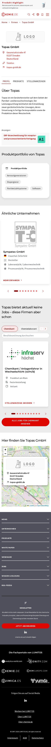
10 (39, 413)
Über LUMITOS (24, 716)
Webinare (7, 557)
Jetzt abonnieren (25, 626)
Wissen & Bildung (11, 576)
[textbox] (25, 335)
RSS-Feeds (7, 585)
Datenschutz (38, 737)
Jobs (4, 566)
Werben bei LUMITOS (24, 711)
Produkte (18, 81)
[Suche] (29, 14)
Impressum (12, 737)
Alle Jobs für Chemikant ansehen (25, 422)
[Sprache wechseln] (38, 14)
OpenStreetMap (43, 505)
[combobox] (25, 335)
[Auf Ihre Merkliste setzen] (42, 14)
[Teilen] (33, 14)
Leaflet (31, 505)
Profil (6, 81)
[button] (25, 488)
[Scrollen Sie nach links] (41, 329)
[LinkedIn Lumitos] (25, 700)
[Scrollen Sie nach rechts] (45, 329)
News (4, 519)
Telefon (10, 63)
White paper (8, 548)
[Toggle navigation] (47, 15)
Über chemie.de (25, 721)
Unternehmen (9, 529)
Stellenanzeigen (36, 81)
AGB (25, 737)
